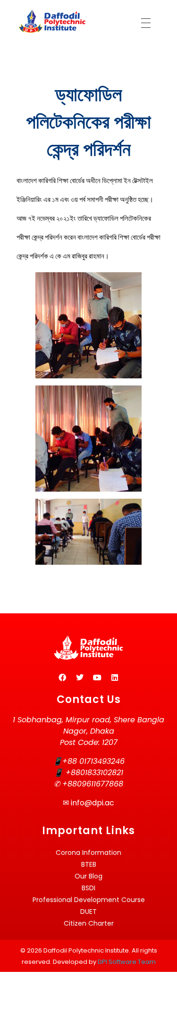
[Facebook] (62, 677)
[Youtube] (97, 677)
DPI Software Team (127, 961)
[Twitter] (79, 677)
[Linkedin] (114, 677)
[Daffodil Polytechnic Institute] (52, 21)
